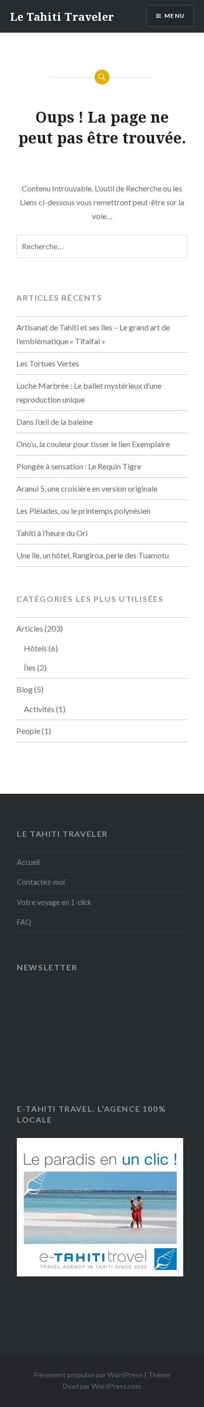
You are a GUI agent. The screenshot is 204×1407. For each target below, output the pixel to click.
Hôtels (35, 648)
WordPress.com (116, 1386)
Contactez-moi (41, 882)
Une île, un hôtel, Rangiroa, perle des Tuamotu (92, 555)
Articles (29, 628)
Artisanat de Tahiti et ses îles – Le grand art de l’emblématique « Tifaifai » (93, 334)
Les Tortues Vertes (47, 363)
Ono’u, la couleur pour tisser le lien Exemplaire (93, 444)
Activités (39, 709)
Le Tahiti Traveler (62, 16)
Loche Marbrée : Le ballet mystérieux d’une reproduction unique (88, 392)
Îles (30, 667)
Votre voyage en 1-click (54, 902)
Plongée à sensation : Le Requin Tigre (78, 466)
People (28, 730)
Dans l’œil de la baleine (54, 421)
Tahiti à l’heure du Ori (52, 533)
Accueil (28, 862)
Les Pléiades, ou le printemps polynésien (83, 510)
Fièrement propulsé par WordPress (88, 1374)
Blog (24, 689)
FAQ (24, 922)
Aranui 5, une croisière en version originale (86, 488)
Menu (174, 15)
